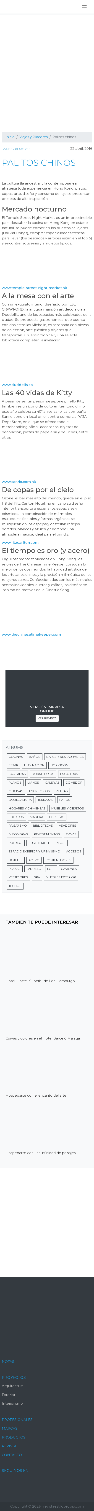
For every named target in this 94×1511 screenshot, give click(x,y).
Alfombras (18, 834)
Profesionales (17, 1419)
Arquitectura (13, 1386)
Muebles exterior (61, 877)
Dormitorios (43, 774)
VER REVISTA (47, 718)
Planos (15, 782)
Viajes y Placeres (16, 149)
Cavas (71, 834)
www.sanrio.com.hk (19, 482)
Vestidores (18, 877)
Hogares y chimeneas (27, 808)
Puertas (16, 843)
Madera (36, 817)
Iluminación (34, 765)
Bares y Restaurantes (65, 756)
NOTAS (8, 1361)
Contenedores (58, 860)
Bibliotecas (43, 825)
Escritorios (39, 791)
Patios (64, 799)
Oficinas (16, 791)
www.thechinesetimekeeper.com (31, 634)
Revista (9, 1446)
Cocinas (16, 756)
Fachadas (17, 774)
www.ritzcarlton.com (20, 542)
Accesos (73, 851)
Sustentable (39, 843)
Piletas (62, 791)
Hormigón (59, 765)
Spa (37, 877)
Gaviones (69, 869)
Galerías (52, 782)
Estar (13, 765)
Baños (34, 756)
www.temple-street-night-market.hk (34, 288)
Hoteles (16, 860)
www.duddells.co (17, 385)
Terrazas (45, 799)
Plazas (15, 869)
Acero (34, 860)
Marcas (9, 1428)
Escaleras (69, 774)
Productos (13, 1437)
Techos (15, 886)
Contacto (12, 1455)
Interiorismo (12, 1403)
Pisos (60, 843)
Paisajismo (18, 825)
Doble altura (20, 799)
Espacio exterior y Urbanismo (34, 851)
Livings (33, 782)
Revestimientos (47, 834)
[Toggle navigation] (84, 7)
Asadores (67, 825)
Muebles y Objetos (67, 808)
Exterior (8, 1395)
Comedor (73, 782)
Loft (51, 869)
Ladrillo (33, 869)
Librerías (56, 817)
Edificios (16, 817)
